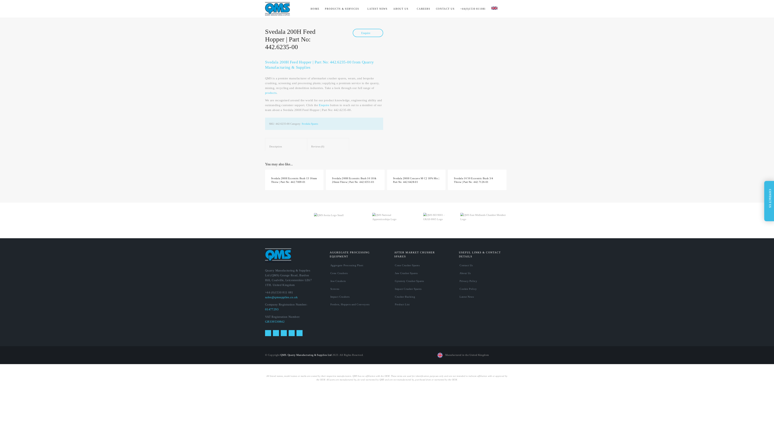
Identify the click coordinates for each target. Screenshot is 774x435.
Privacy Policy (468, 281)
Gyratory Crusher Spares (409, 281)
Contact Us (466, 265)
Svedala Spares (310, 123)
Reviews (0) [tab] (328, 146)
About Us (465, 273)
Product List (402, 304)
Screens (334, 288)
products (271, 92)
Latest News (467, 296)
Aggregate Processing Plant (346, 265)
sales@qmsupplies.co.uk (281, 297)
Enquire (366, 33)
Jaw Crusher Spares (406, 273)
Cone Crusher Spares (407, 265)
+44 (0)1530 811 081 (279, 292)
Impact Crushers (340, 296)
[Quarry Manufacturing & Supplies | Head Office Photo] (454, 62)
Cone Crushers (339, 273)
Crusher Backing (405, 296)
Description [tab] (286, 146)
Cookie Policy (468, 288)
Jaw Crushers (338, 281)
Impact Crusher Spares (408, 288)
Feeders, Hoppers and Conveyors (350, 304)
